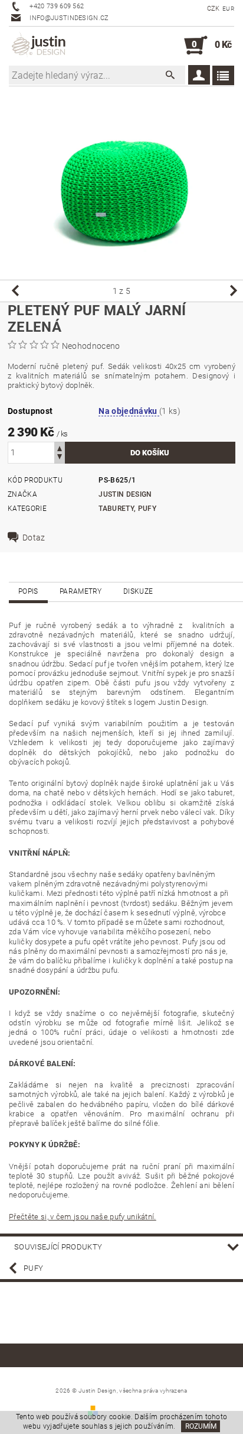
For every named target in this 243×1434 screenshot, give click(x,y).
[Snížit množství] (59, 458)
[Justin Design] (39, 45)
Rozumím (200, 1426)
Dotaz (33, 537)
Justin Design (125, 494)
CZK (213, 8)
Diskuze (138, 591)
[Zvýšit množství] (59, 447)
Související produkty (58, 1246)
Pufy (33, 1268)
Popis (28, 591)
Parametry (81, 591)
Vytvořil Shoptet (127, 1410)
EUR (228, 8)
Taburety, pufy (127, 508)
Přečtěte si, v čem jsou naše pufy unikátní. (82, 1216)
